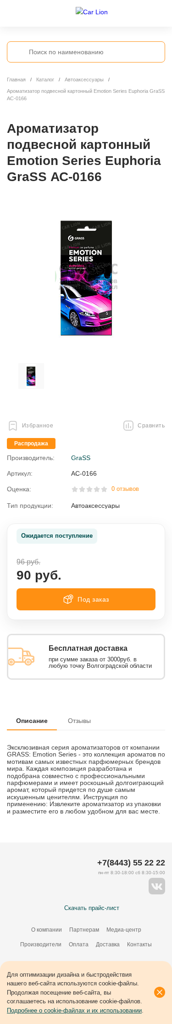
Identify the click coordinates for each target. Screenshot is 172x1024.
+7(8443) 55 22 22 (131, 862)
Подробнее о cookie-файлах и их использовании (74, 1010)
